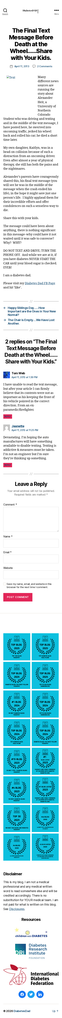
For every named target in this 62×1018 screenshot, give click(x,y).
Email (7, 552)
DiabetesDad (22, 1011)
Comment (10, 504)
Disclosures (16, 909)
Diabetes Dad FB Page (40, 283)
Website (8, 568)
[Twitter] (31, 994)
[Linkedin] (40, 994)
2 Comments (44, 66)
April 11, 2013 (21, 66)
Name (7, 536)
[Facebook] (22, 994)
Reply (7, 416)
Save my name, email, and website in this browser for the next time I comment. (29, 586)
